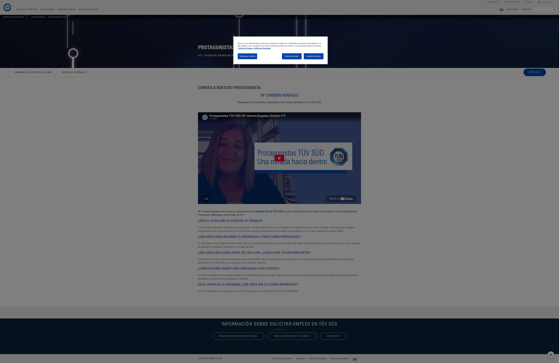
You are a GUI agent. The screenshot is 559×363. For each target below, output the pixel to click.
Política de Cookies (245, 48)
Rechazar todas (291, 56)
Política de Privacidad (262, 48)
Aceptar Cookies (314, 56)
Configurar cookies (247, 56)
